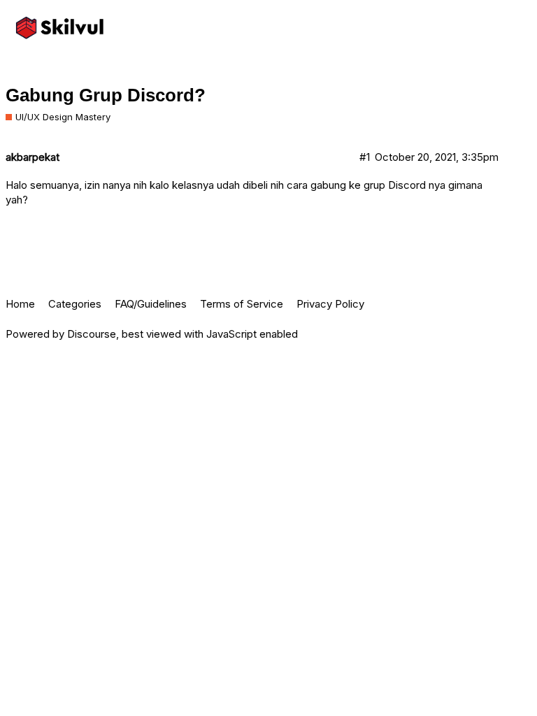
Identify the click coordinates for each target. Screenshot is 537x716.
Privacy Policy (330, 303)
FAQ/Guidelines (151, 303)
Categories (74, 303)
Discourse (91, 334)
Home (20, 303)
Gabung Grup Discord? (106, 95)
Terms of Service (241, 303)
